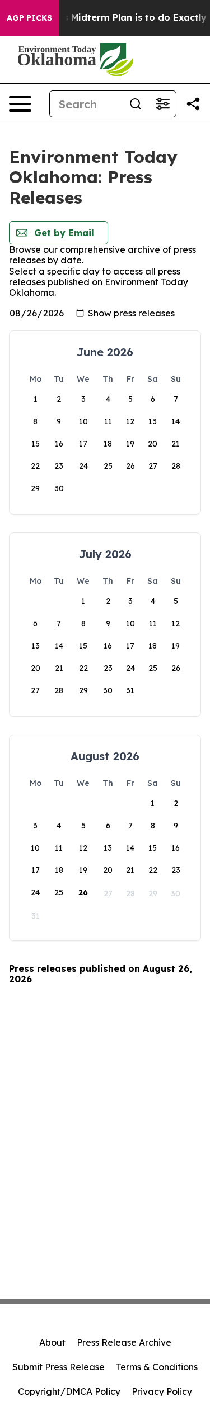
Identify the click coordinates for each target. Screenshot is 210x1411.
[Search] (135, 104)
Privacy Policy (162, 1391)
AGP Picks (29, 18)
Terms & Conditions (157, 1366)
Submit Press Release (58, 1366)
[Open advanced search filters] (162, 104)
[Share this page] (193, 104)
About (52, 1342)
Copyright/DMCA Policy (69, 1391)
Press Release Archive (124, 1342)
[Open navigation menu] (20, 104)
